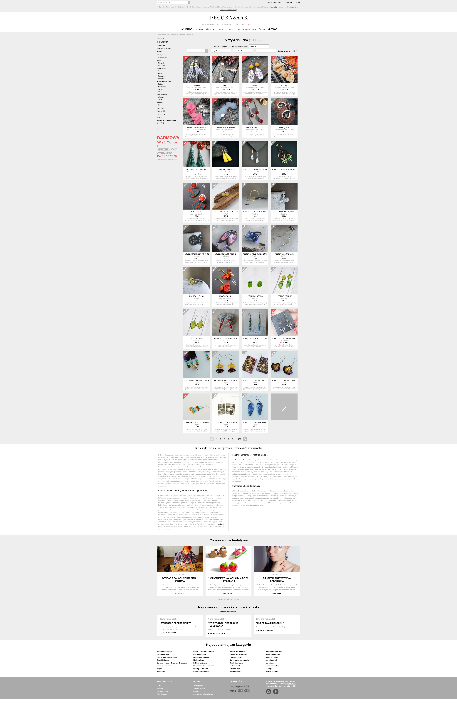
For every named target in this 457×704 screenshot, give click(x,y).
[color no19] (196, 196)
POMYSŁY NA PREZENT (209, 24)
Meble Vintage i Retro (201, 657)
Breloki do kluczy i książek (167, 657)
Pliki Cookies (162, 694)
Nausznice (162, 68)
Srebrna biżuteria (236, 666)
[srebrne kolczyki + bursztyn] (225, 364)
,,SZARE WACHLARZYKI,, (226, 127)
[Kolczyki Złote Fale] (284, 238)
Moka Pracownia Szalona (196, 87)
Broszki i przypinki (164, 48)
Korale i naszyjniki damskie (203, 651)
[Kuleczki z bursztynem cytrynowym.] (225, 196)
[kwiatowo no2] (225, 280)
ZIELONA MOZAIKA (255, 296)
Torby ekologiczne (273, 654)
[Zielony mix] (196, 322)
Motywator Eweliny (197, 214)
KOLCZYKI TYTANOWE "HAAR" (255, 422)
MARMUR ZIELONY (284, 296)
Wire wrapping (163, 94)
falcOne (255, 214)
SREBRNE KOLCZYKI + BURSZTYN (227, 380)
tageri (197, 382)
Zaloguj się (287, 2)
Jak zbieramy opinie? (228, 612)
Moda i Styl (180, 574)
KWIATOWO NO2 (225, 296)
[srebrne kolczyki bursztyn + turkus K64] (196, 406)
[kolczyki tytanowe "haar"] (255, 406)
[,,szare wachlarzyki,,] (225, 111)
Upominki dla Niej (272, 666)
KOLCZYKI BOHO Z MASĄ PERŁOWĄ (286, 170)
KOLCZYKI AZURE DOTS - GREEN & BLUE (200, 254)
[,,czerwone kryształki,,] (255, 111)
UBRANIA (199, 29)
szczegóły (274, 7)
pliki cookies (291, 686)
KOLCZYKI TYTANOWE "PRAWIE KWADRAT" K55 (232, 422)
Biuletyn (160, 688)
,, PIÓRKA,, (196, 85)
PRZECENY (252, 24)
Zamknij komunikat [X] (228, 10)
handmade (221, 524)
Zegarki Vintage (272, 671)
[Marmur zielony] (284, 280)
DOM (254, 29)
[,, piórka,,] (196, 69)
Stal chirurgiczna (164, 81)
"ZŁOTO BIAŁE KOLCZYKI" (270, 623)
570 (239, 439)
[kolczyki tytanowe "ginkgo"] (284, 364)
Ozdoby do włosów (200, 669)
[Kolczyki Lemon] (196, 280)
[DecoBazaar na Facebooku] (275, 691)
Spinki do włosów (236, 663)
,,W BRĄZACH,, (284, 127)
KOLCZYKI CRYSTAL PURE (284, 212)
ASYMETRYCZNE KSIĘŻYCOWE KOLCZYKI (230, 338)
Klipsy (159, 52)
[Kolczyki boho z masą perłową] (284, 154)
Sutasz (160, 84)
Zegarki (160, 126)
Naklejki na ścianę (200, 663)
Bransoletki (161, 45)
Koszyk (297, 2)
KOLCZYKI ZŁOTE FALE (284, 254)
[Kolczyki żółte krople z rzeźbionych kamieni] (225, 154)
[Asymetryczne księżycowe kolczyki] (225, 322)
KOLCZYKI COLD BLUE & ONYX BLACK (258, 254)
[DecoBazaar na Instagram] (268, 691)
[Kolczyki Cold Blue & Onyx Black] (255, 238)
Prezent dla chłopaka (237, 651)
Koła (159, 60)
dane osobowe (280, 686)
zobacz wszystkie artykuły (228, 599)
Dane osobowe (162, 691)
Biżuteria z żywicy (163, 654)
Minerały (161, 63)
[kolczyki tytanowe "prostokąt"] (255, 364)
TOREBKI (220, 29)
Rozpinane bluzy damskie (239, 660)
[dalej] (284, 406)
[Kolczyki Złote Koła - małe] (255, 196)
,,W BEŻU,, (284, 85)
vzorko (225, 340)
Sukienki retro (235, 669)
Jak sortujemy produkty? (287, 51)
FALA (226, 214)
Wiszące (161, 97)
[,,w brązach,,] (284, 111)
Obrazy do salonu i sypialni (203, 666)
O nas (159, 685)
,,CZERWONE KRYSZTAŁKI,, (255, 127)
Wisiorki (160, 117)
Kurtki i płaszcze (199, 654)
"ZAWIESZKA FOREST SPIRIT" (175, 623)
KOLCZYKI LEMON (196, 296)
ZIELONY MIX (196, 338)
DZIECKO (246, 29)
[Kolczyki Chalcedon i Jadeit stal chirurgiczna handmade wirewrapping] (284, 322)
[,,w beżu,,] (284, 69)
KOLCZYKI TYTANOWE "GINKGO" (285, 380)
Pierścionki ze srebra (201, 671)
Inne (159, 105)
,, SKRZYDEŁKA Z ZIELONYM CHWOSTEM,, (201, 170)
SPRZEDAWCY (227, 24)
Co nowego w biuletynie (228, 540)
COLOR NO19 (196, 212)
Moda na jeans (198, 660)
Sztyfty (160, 89)
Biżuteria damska (238, 460)
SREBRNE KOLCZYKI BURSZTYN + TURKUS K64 (203, 422)
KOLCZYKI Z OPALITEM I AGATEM (256, 170)
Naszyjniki (161, 111)
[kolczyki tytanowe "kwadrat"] (196, 364)
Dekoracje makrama (164, 666)
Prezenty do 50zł (236, 657)
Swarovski (162, 87)
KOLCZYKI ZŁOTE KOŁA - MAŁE (255, 212)
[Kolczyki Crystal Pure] (284, 196)
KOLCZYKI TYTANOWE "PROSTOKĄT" (258, 380)
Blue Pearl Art (226, 172)
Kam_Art (255, 298)
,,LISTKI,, (254, 85)
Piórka (160, 73)
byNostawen (284, 340)
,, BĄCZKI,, (226, 85)
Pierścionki (161, 114)
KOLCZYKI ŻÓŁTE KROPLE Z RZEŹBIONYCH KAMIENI (235, 170)
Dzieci (228, 574)
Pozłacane (162, 76)
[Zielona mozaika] (255, 280)
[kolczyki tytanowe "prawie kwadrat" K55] (225, 406)
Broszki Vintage (163, 660)
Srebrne (161, 79)
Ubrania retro (271, 663)
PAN (238, 29)
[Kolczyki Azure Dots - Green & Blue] (196, 238)
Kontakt (196, 691)
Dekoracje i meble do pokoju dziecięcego (172, 663)
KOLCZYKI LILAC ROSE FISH (225, 254)
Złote (160, 100)
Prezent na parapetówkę (238, 654)
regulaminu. (291, 684)
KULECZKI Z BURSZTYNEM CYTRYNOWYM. (231, 212)
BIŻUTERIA (210, 29)
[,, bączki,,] (225, 69)
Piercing (161, 71)
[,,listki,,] (255, 69)
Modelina (161, 66)
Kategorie (160, 38)
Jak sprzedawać (199, 688)
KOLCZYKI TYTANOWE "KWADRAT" (198, 380)
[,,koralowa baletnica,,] (196, 111)
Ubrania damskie (272, 660)
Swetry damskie (235, 671)
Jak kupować (198, 685)
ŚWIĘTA (262, 29)
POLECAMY (241, 24)
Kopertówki (161, 671)
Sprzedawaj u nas (274, 2)
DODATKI (230, 29)
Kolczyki (160, 55)
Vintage (269, 669)
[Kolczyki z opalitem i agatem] (255, 154)
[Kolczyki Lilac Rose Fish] (225, 238)
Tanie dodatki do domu (274, 651)
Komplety (160, 108)
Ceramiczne (162, 58)
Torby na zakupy (272, 657)
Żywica (160, 102)
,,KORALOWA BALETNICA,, (196, 127)
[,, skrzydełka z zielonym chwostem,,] (196, 154)
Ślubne (160, 92)
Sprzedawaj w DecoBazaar (203, 694)
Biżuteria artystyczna (164, 651)
